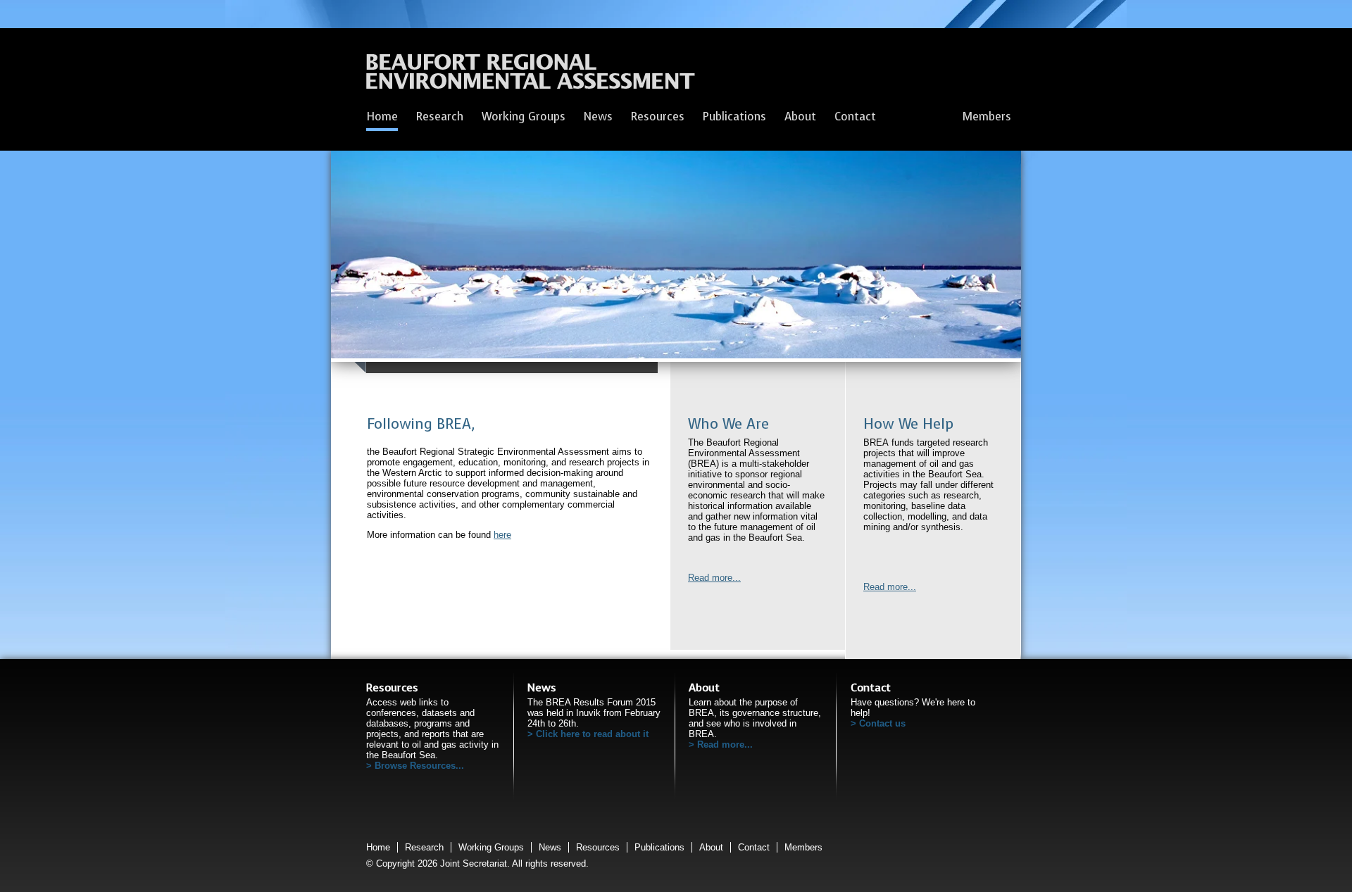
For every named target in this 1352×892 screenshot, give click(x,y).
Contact (855, 116)
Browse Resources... (419, 765)
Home (382, 116)
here (502, 534)
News (598, 116)
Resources (657, 116)
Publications (734, 116)
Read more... (714, 577)
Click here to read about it (592, 734)
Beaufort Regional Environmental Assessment (530, 75)
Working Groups (523, 116)
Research (439, 116)
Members (987, 116)
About (800, 116)
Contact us (882, 723)
